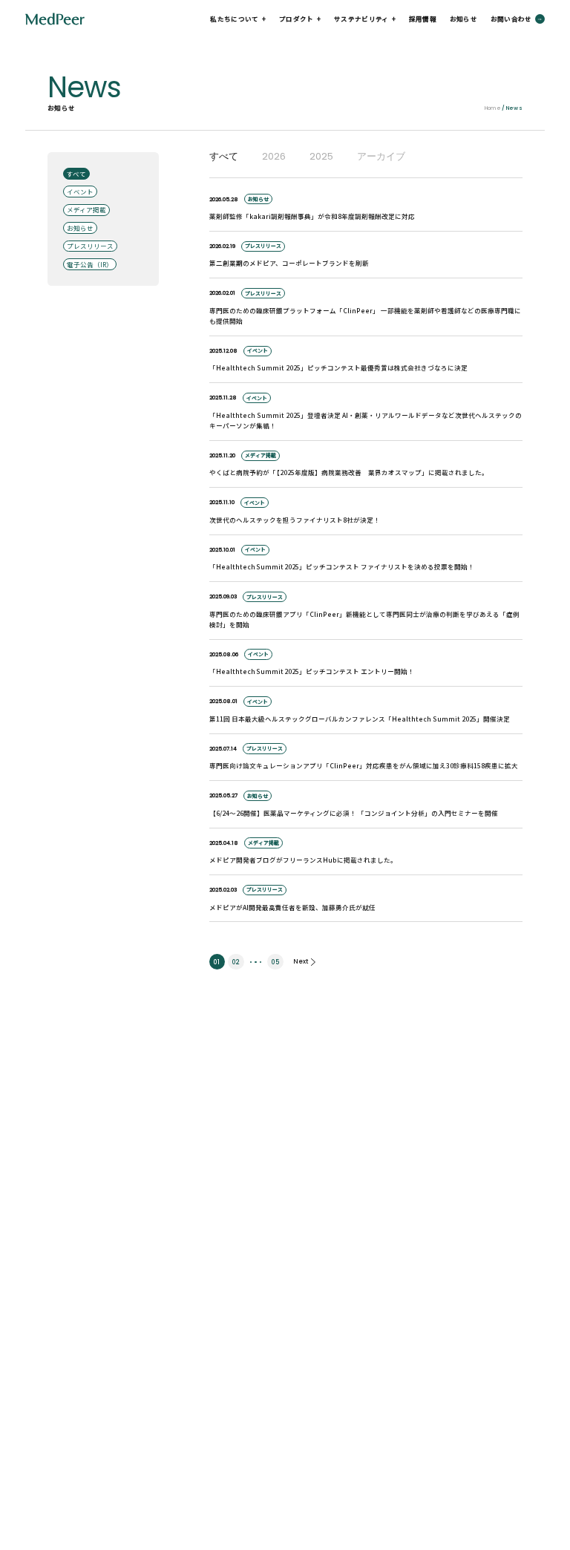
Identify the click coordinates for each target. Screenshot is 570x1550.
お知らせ (463, 18)
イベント (80, 191)
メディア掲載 (86, 209)
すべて (76, 173)
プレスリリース (90, 245)
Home (493, 108)
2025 (321, 157)
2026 (274, 157)
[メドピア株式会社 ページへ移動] (54, 19)
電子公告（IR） (90, 264)
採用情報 (422, 18)
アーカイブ (381, 157)
